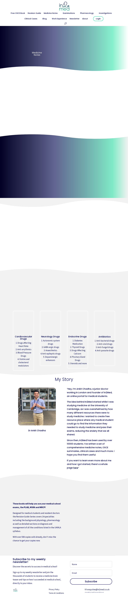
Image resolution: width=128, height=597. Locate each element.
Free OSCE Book (18, 13)
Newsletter (75, 19)
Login (98, 18)
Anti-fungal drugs (105, 347)
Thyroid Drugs (78, 347)
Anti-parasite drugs (105, 350)
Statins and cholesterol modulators (24, 362)
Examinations (69, 13)
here (75, 467)
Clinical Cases (30, 19)
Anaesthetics (51, 350)
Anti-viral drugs (105, 344)
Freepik (92, 592)
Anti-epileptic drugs (51, 353)
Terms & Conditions (56, 593)
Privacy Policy (54, 589)
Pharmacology (87, 13)
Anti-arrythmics (24, 349)
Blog (44, 19)
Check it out (37, 129)
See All (64, 166)
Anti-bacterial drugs (105, 340)
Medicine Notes (51, 13)
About (85, 19)
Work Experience (59, 19)
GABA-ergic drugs (51, 347)
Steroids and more (78, 363)
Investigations (105, 13)
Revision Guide (34, 13)
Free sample (22, 548)
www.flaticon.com (100, 592)
